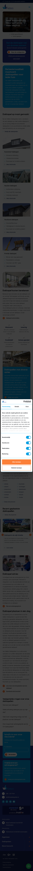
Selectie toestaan (16, 468)
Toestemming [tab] (6, 406)
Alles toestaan (16, 462)
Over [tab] (27, 406)
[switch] (28, 442)
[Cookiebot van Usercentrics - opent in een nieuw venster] (23, 402)
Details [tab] (17, 406)
